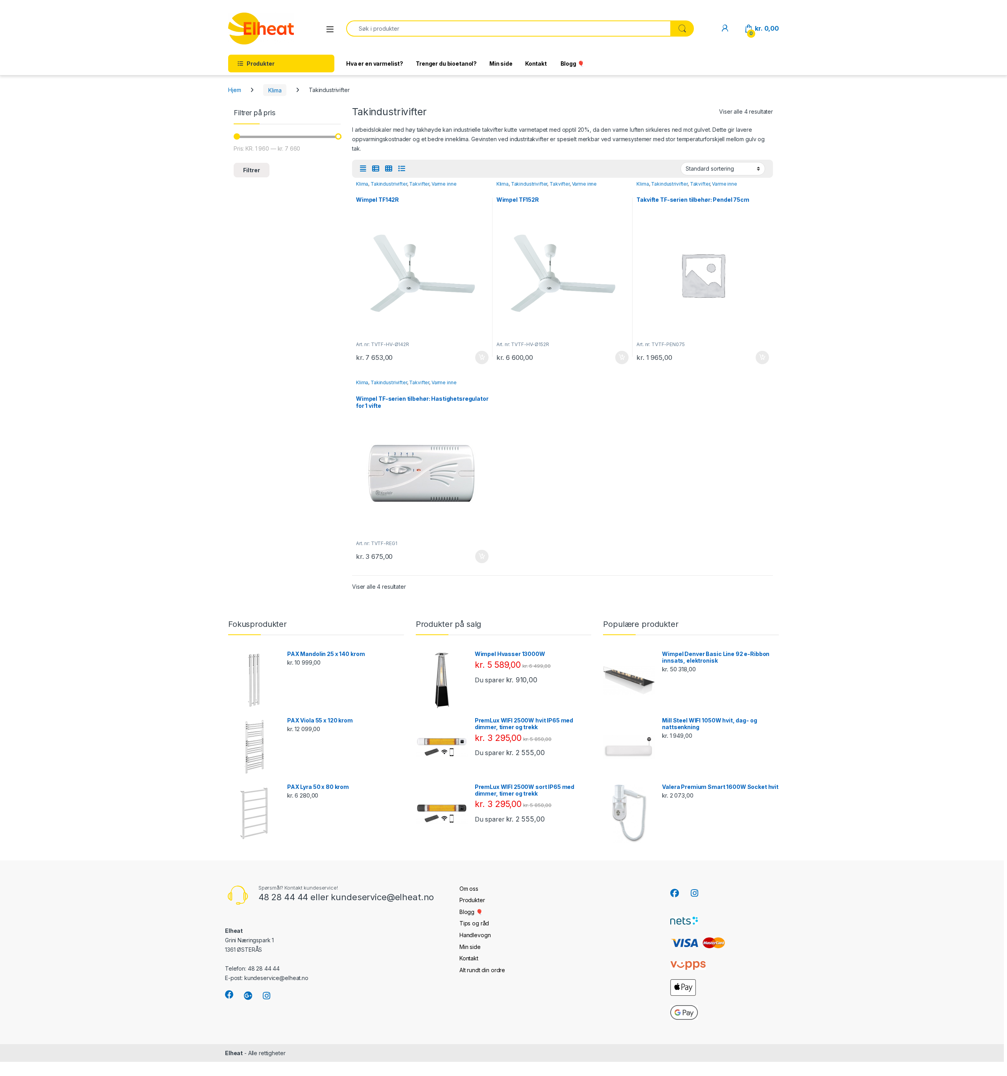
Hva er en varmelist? (374, 63)
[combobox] (508, 28)
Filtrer (251, 170)
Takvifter (419, 184)
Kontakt (536, 63)
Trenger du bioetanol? (446, 63)
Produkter (472, 900)
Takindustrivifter (389, 184)
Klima (274, 90)
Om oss (468, 888)
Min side (501, 63)
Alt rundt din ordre (482, 970)
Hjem (234, 90)
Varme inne (444, 184)
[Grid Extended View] (363, 169)
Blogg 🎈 (571, 63)
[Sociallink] (229, 994)
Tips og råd (474, 923)
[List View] (401, 169)
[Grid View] (388, 169)
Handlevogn (475, 935)
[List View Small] (375, 169)
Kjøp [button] (482, 357)
